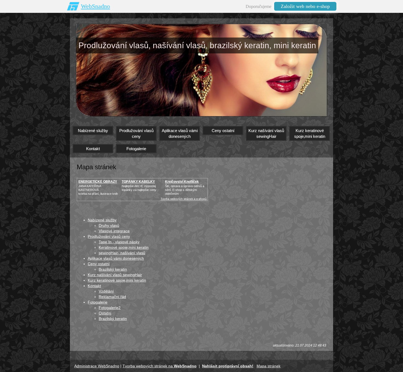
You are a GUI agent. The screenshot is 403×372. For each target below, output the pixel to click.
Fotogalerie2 (110, 307)
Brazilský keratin (113, 269)
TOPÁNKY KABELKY (138, 182)
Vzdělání (106, 291)
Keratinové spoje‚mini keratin (124, 247)
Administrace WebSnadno (96, 366)
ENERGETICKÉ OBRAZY (97, 182)
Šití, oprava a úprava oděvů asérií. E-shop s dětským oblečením (184, 189)
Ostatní (105, 313)
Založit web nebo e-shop (305, 6)
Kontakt (94, 286)
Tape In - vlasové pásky (119, 242)
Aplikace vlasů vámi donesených (116, 258)
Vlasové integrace (114, 231)
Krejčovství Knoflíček (182, 182)
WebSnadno (95, 6)
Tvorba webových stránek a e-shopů (184, 198)
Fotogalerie (97, 302)
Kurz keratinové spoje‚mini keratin (117, 280)
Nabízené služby (102, 220)
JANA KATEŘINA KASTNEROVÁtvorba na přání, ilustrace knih (98, 189)
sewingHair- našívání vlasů (122, 253)
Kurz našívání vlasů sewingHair (115, 275)
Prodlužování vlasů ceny (109, 236)
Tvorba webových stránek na (160, 366)
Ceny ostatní (99, 264)
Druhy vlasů (109, 225)
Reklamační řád (112, 296)
